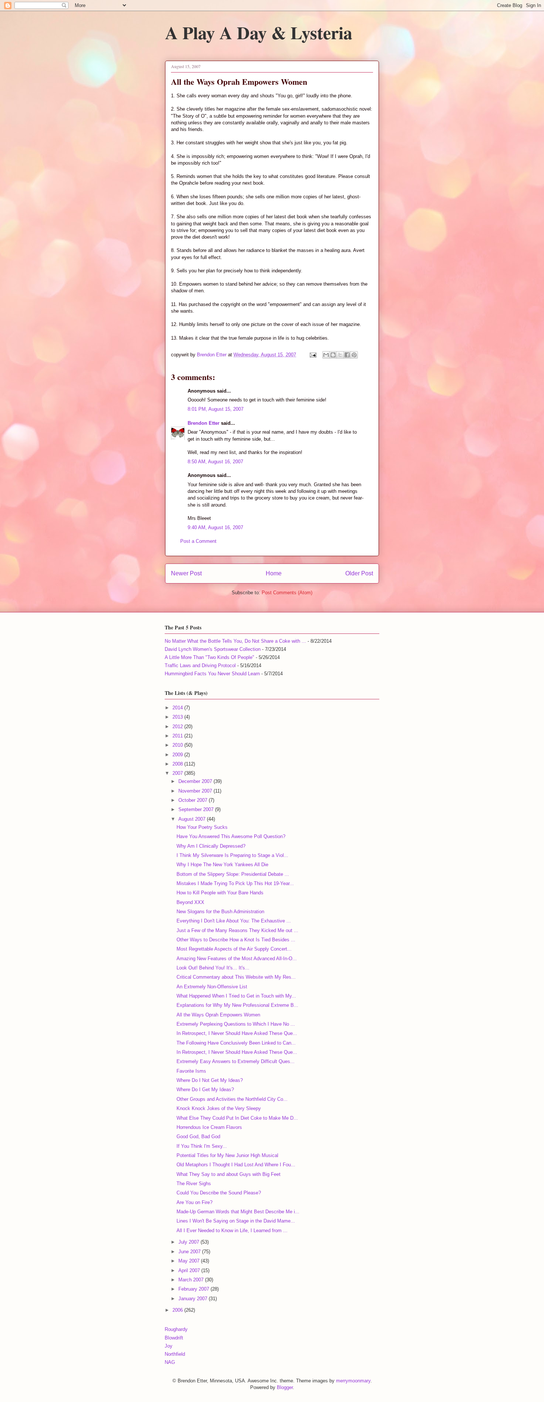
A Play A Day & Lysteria (258, 32)
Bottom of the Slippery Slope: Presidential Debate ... (233, 874)
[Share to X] (340, 355)
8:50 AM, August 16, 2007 (215, 461)
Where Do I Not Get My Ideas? (210, 1080)
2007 (178, 773)
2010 (178, 745)
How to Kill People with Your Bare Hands (220, 892)
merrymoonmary (353, 1380)
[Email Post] (312, 354)
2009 (178, 754)
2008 (178, 764)
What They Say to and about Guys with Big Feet (229, 1174)
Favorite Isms (191, 1071)
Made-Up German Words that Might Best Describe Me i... (238, 1211)
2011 (178, 736)
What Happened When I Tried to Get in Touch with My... (236, 996)
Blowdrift (174, 1338)
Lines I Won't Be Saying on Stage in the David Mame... (236, 1221)
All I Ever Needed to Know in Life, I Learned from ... (232, 1230)
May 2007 (189, 1261)
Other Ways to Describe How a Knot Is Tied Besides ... (236, 939)
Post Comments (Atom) (287, 592)
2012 (178, 726)
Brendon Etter (203, 423)
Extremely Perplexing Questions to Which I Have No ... (236, 1024)
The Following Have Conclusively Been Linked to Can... (236, 1043)
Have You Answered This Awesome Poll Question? (231, 836)
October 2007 (193, 800)
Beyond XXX (190, 902)
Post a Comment (198, 541)
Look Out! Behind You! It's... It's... (213, 968)
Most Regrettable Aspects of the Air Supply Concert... (234, 949)
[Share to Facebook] (347, 355)
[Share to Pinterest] (354, 355)
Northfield (175, 1354)
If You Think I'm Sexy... (202, 1146)
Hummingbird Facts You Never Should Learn (212, 673)
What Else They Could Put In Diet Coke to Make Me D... (237, 1118)
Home (274, 573)
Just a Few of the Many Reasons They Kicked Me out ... (237, 930)
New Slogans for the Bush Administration (220, 911)
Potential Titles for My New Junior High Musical (227, 1155)
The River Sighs (194, 1183)
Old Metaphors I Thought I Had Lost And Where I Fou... (236, 1164)
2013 (178, 717)
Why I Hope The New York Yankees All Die (222, 864)
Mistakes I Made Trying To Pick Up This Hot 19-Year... (235, 883)
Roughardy (176, 1329)
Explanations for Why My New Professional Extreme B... (237, 1005)
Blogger (285, 1387)
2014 (178, 707)
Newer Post (186, 573)
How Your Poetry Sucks (202, 827)
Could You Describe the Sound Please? (219, 1193)
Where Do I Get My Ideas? (205, 1089)
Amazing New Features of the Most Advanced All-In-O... (237, 958)
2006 (178, 1310)
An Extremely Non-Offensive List (212, 986)
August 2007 (192, 819)
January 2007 (193, 1298)
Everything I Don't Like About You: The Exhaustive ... (234, 921)
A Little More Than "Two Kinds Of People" (209, 657)
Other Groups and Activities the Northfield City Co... (232, 1099)
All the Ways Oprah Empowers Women (218, 1015)
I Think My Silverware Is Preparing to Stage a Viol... (232, 855)
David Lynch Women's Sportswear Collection (213, 649)
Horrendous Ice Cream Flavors (209, 1127)
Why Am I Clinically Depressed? (211, 846)
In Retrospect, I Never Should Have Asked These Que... (237, 1033)
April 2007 (189, 1270)
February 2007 (194, 1289)
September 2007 (196, 809)
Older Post (359, 573)
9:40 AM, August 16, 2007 (215, 527)
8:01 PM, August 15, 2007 (216, 409)
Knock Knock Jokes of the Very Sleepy (219, 1108)
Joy (168, 1346)
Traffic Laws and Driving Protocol (200, 665)
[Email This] (326, 355)
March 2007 (191, 1279)
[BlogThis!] (333, 355)
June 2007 (190, 1251)
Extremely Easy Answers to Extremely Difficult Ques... (236, 1061)
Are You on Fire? (194, 1202)
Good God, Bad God (198, 1136)
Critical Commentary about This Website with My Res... (236, 977)
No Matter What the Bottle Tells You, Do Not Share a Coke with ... (235, 641)
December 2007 (196, 781)
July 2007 (189, 1242)
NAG (170, 1362)
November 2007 (196, 791)
